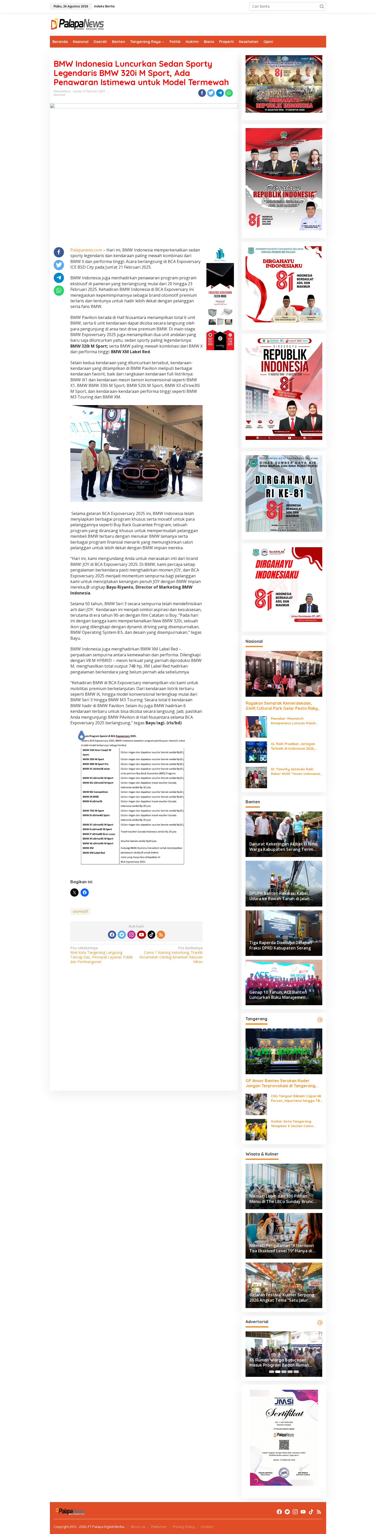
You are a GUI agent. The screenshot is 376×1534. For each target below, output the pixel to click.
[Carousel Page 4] (290, 1371)
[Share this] (202, 93)
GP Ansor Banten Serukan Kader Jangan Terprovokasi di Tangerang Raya (280, 1083)
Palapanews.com (86, 250)
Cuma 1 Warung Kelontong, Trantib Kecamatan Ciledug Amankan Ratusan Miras (171, 955)
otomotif (80, 911)
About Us (138, 1527)
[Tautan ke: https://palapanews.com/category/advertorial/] (320, 1323)
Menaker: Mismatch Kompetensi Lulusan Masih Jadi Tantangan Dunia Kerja (294, 720)
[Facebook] (112, 935)
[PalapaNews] (77, 23)
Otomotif (59, 95)
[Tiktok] (151, 935)
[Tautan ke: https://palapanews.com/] (320, 1020)
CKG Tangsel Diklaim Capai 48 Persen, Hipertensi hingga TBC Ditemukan (296, 1098)
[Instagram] (131, 935)
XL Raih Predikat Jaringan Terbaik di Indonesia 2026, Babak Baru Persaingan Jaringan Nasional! (293, 746)
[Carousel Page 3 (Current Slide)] (283, 1371)
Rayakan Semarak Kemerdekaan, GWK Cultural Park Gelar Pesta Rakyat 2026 (284, 706)
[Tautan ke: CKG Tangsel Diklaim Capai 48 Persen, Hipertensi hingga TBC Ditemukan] (256, 1104)
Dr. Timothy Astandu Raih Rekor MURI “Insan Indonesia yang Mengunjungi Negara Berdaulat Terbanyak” (295, 771)
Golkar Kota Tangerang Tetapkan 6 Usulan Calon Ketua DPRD (292, 1123)
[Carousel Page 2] (277, 1371)
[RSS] (161, 935)
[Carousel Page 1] (271, 1371)
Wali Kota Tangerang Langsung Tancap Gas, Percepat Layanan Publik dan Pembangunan (101, 955)
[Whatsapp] (229, 93)
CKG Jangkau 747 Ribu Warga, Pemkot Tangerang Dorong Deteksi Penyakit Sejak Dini (279, 1362)
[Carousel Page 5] (296, 1371)
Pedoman (159, 1527)
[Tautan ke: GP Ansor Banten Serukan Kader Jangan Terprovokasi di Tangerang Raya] (284, 1051)
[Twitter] (122, 935)
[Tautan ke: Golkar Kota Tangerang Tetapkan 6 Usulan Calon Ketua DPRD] (256, 1129)
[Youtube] (141, 935)
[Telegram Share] (220, 93)
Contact (207, 1527)
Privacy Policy (184, 1527)
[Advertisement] (144, 1034)
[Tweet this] (211, 93)
